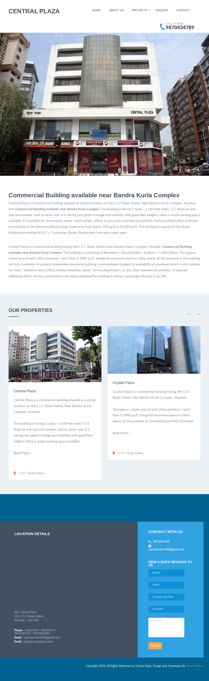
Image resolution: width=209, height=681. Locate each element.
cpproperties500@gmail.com (42, 637)
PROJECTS (139, 10)
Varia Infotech (194, 666)
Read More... (122, 433)
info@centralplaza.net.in (38, 641)
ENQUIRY (162, 10)
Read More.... (23, 453)
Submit (155, 645)
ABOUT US (116, 10)
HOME (96, 10)
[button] (189, 314)
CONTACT (183, 10)
